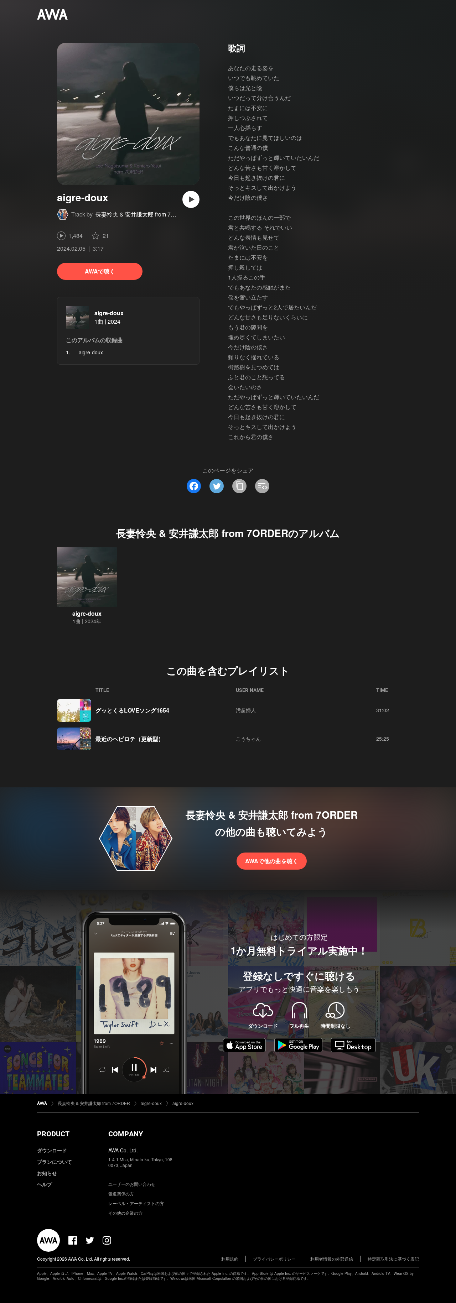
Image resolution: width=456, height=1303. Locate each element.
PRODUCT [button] (53, 1134)
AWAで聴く (100, 271)
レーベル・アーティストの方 (136, 1203)
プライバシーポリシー (274, 1259)
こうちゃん (248, 738)
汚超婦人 (246, 710)
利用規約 (229, 1259)
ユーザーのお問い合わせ (131, 1184)
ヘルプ (44, 1184)
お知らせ (47, 1173)
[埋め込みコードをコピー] (262, 486)
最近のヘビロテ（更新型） (129, 739)
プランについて (54, 1161)
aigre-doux (109, 313)
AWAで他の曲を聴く (271, 861)
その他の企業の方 (125, 1213)
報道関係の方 (121, 1193)
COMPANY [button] (125, 1134)
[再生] (191, 199)
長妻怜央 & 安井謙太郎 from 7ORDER (143, 214)
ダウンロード (52, 1150)
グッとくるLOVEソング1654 (132, 710)
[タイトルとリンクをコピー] (239, 486)
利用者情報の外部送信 (331, 1259)
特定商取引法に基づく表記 (393, 1259)
